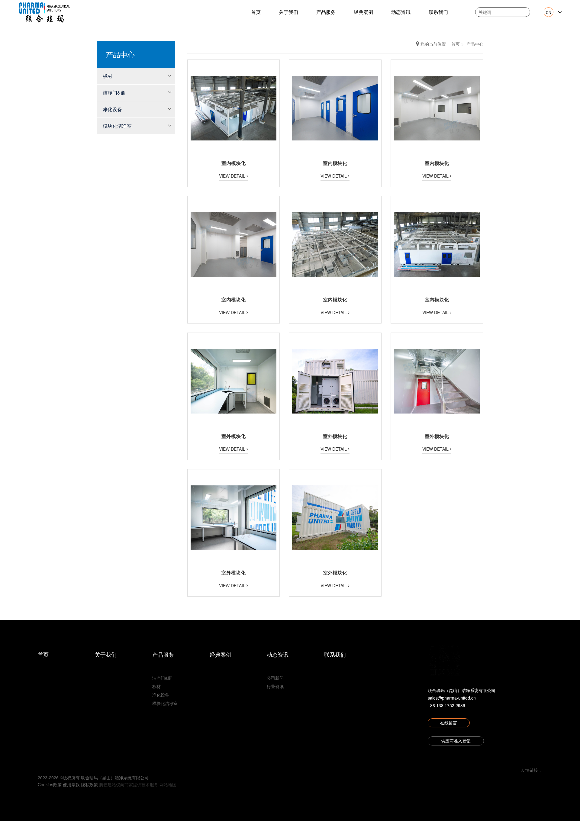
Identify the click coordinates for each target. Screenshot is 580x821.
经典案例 (363, 11)
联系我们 (438, 11)
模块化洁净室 (117, 125)
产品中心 (474, 44)
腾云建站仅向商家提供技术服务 (128, 784)
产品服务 (326, 11)
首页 (256, 11)
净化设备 (112, 109)
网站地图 (168, 784)
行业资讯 (275, 686)
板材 (107, 75)
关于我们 (288, 11)
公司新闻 (275, 678)
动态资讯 (401, 11)
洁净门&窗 (114, 92)
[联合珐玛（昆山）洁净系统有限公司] (44, 11)
